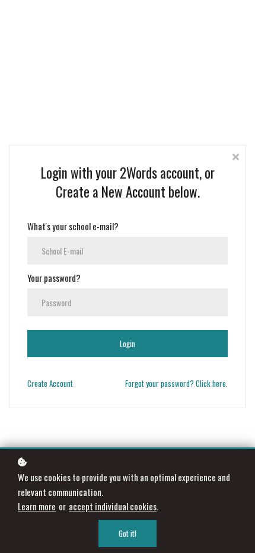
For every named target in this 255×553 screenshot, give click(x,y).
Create (50, 383)
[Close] (235, 156)
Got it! (127, 533)
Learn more (37, 506)
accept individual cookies (113, 506)
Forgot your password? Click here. (176, 383)
